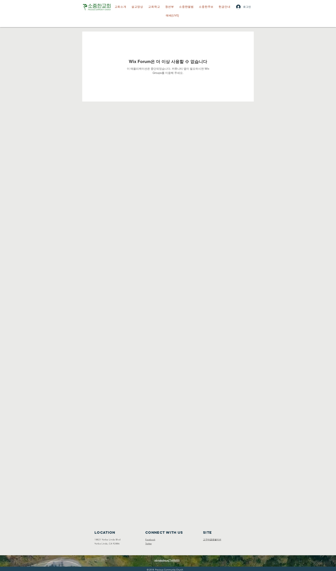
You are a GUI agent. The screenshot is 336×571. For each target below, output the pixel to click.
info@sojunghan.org (161, 560)
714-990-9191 (174, 560)
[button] (154, 7)
